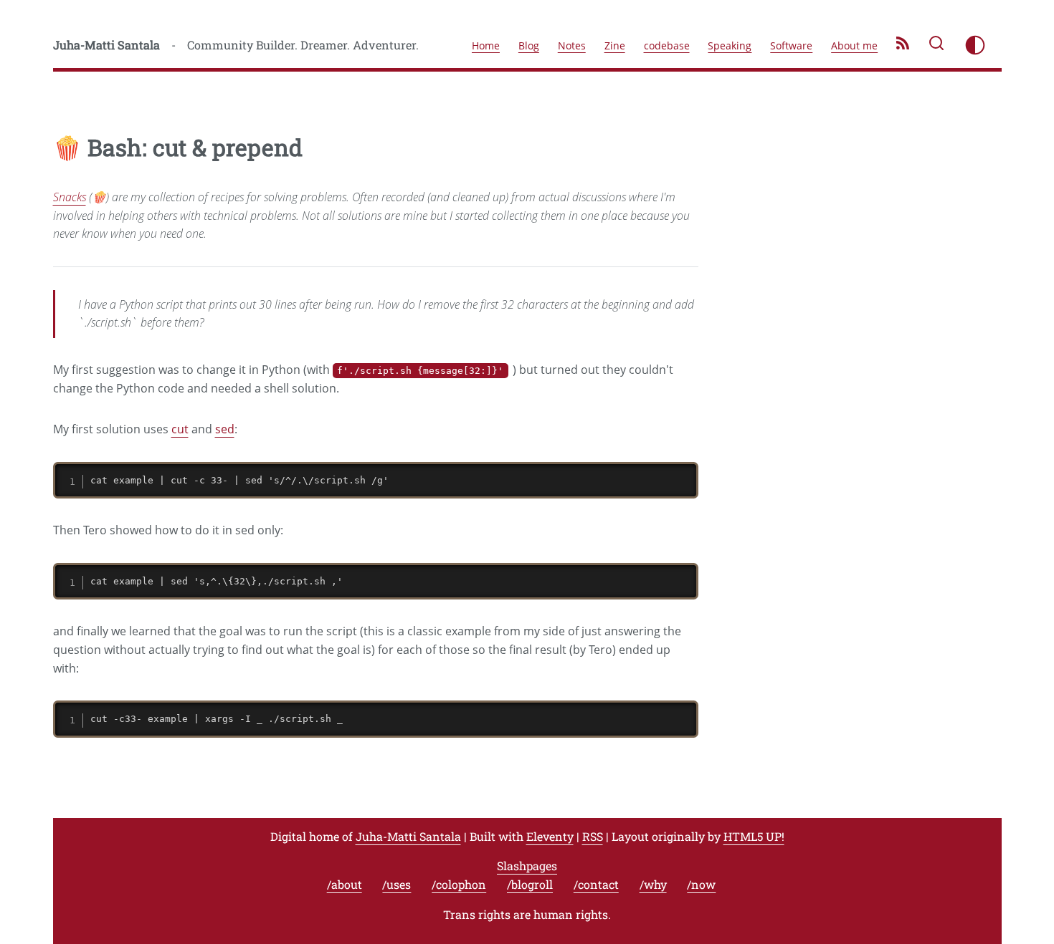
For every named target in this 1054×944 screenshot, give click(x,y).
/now (701, 884)
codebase (667, 45)
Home (486, 45)
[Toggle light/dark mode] (975, 45)
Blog (528, 45)
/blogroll (530, 884)
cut (180, 429)
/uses (396, 884)
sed (224, 429)
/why (653, 884)
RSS (592, 836)
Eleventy (550, 836)
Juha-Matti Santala (106, 44)
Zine (614, 45)
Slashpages (527, 865)
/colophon (459, 884)
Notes (572, 45)
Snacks (69, 197)
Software (791, 45)
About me (854, 45)
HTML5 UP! (753, 836)
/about (344, 884)
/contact (596, 884)
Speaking (729, 45)
